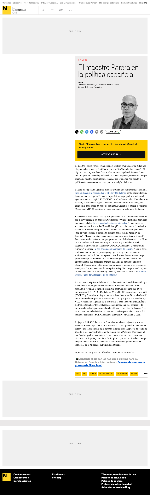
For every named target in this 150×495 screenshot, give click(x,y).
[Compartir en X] (77, 132)
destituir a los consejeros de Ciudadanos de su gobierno (110, 273)
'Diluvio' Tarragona (49, 3)
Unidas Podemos (106, 374)
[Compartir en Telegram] (86, 132)
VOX (84, 374)
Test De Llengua (31, 3)
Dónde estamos (22, 481)
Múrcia (93, 374)
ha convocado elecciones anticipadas (110, 222)
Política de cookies (111, 481)
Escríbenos (58, 475)
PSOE (78, 374)
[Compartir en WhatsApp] (81, 132)
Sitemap (57, 478)
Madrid (134, 374)
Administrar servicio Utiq (115, 487)
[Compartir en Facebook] (91, 132)
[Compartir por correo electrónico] (96, 132)
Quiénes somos (22, 475)
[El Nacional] (6, 10)
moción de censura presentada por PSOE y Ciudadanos (100, 192)
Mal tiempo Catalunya (109, 3)
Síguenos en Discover (12, 3)
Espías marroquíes (68, 3)
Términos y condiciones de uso (118, 475)
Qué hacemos (21, 478)
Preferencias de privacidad (116, 484)
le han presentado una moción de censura (114, 248)
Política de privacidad (113, 478)
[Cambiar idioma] (61, 10)
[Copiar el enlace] (101, 132)
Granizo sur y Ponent (88, 3)
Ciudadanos (122, 374)
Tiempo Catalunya (129, 3)
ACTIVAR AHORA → (111, 154)
